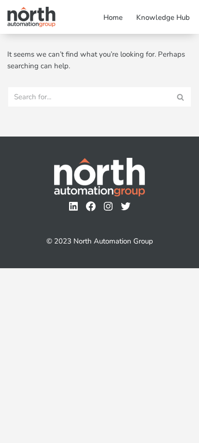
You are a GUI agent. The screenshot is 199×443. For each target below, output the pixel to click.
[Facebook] (91, 206)
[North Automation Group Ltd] (31, 17)
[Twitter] (125, 206)
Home (113, 17)
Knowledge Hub (163, 17)
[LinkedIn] (73, 206)
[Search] (181, 96)
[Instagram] (108, 206)
